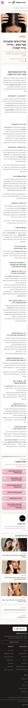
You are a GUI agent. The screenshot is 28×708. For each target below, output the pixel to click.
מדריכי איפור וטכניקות (21, 666)
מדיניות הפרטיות (23, 688)
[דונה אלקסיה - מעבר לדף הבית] (17, 2)
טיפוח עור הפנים (23, 653)
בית (26, 8)
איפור (25, 650)
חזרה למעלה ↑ (24, 705)
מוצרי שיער (10, 650)
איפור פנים (10, 663)
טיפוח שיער (22, 8)
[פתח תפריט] (2, 2)
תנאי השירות (24, 692)
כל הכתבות (24, 679)
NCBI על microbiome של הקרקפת (14, 353)
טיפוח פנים (24, 663)
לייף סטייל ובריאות (8, 657)
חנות (26, 682)
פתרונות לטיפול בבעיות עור (21, 670)
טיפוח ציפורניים (9, 660)
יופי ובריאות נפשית (8, 653)
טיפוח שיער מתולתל (8, 670)
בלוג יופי (25, 660)
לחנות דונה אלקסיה (14, 642)
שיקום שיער (16, 8)
